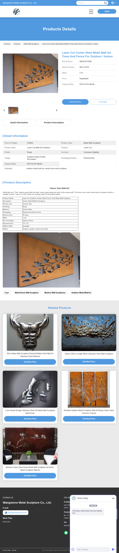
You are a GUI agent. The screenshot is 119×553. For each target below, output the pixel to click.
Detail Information (19, 122)
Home (8, 44)
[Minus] (113, 498)
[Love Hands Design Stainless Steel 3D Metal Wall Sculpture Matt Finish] (30, 389)
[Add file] (73, 549)
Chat (107, 11)
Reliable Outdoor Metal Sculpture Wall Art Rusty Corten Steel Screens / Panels (89, 411)
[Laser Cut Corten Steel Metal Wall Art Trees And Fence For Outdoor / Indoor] (30, 75)
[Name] (105, 3)
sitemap (14, 550)
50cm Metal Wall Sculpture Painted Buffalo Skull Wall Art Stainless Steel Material (30, 355)
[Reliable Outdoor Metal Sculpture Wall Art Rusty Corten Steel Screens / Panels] (89, 389)
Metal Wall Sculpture (31, 44)
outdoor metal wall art (81, 293)
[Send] (113, 549)
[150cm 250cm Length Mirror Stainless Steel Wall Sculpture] (89, 332)
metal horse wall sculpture (26, 293)
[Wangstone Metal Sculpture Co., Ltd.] (15, 11)
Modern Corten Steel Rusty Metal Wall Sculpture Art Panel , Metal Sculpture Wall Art (30, 468)
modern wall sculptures (55, 293)
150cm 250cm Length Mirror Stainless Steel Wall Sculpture (89, 354)
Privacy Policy (7, 550)
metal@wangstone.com (17, 513)
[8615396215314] (66, 532)
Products (17, 44)
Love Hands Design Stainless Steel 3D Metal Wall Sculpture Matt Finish (30, 411)
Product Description (54, 122)
